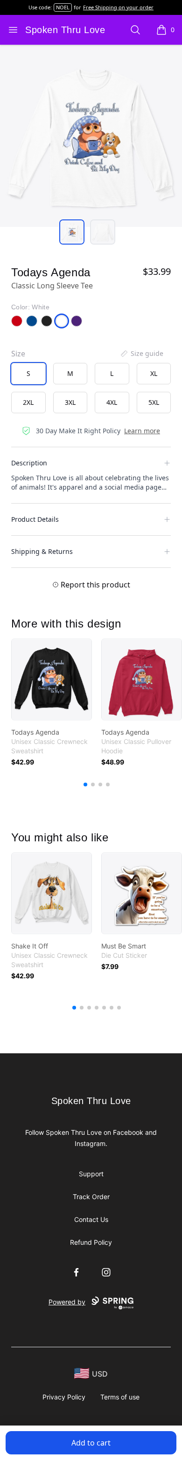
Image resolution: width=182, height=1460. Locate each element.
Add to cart (91, 1443)
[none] (141, 353)
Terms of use (120, 1397)
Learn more (142, 430)
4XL (111, 402)
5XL (153, 402)
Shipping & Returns (42, 551)
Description (29, 462)
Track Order (91, 1197)
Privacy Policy (63, 1397)
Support (91, 1174)
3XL (70, 402)
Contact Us (91, 1219)
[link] (51, 679)
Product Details (35, 519)
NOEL (63, 7)
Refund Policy (91, 1242)
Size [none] (18, 353)
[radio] (28, 373)
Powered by (67, 1302)
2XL (28, 402)
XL (153, 373)
